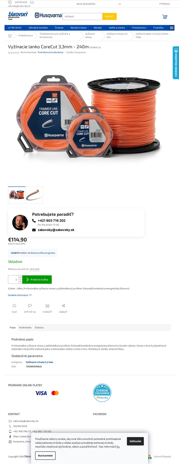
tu (117, 447)
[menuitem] (13, 28)
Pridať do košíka (38, 279)
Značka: (74, 52)
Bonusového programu (42, 253)
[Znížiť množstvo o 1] (19, 282)
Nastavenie (44, 456)
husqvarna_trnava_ (22, 441)
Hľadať (108, 16)
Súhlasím (134, 441)
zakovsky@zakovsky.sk (55, 230)
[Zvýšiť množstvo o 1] (19, 278)
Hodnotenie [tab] (24, 327)
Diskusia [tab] (38, 327)
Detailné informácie (17, 295)
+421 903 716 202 (50, 220)
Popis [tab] (12, 327)
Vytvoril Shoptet (161, 457)
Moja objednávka (84, 4)
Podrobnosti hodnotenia (49, 52)
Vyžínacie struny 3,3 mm (38, 362)
